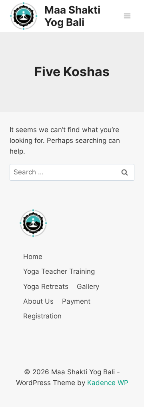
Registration (42, 316)
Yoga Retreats (45, 286)
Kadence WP (107, 383)
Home (32, 257)
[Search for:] (72, 172)
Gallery (88, 286)
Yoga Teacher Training (59, 271)
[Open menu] (127, 16)
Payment (76, 301)
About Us (38, 301)
